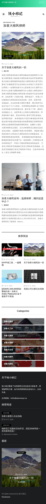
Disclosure (6, 497)
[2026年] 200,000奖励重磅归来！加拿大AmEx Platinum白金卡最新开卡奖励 (11, 292)
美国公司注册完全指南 (34, 289)
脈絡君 (6, 205)
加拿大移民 (9, 56)
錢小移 (6, 71)
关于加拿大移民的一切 (9, 2)
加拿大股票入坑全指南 (12, 416)
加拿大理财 (6, 413)
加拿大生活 (6, 425)
